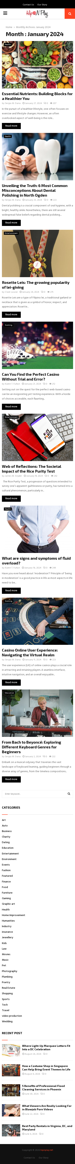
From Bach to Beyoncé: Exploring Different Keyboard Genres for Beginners (31, 747)
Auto (5, 826)
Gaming (8, 325)
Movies (6, 954)
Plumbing (7, 977)
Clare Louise (11, 292)
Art (4, 820)
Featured (7, 876)
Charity (6, 837)
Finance (6, 882)
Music (5, 960)
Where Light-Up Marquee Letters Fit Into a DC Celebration (46, 1047)
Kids (4, 943)
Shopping (7, 993)
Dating (6, 842)
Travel (5, 1010)
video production (12, 1016)
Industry (6, 926)
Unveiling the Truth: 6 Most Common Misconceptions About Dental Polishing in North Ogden (35, 190)
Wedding (7, 1021)
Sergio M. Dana (13, 103)
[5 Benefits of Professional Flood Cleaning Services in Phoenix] (11, 1090)
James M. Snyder (13, 476)
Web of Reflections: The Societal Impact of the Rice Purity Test (31, 468)
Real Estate (8, 988)
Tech (5, 1005)
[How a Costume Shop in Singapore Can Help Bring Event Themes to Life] (11, 1070)
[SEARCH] (69, 794)
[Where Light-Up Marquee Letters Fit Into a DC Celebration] (11, 1050)
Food (5, 887)
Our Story (42, 5)
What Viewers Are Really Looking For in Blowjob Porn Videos (47, 1107)
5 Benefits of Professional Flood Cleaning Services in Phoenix (43, 1087)
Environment (9, 859)
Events (6, 865)
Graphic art (8, 904)
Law (4, 949)
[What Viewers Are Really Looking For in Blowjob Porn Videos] (11, 1110)
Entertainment (11, 233)
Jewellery (7, 937)
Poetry (6, 982)
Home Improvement (13, 915)
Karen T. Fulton (12, 384)
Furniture (7, 893)
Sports (6, 999)
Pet (4, 965)
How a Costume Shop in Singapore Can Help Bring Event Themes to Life (46, 1067)
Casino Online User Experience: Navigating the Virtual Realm (30, 652)
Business (7, 831)
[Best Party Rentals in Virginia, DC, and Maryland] (11, 1130)
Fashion (6, 870)
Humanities (8, 921)
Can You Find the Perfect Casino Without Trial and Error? (30, 376)
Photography (9, 971)
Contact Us (28, 5)
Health (8, 44)
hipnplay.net (46, 1150)
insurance (7, 932)
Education (9, 692)
